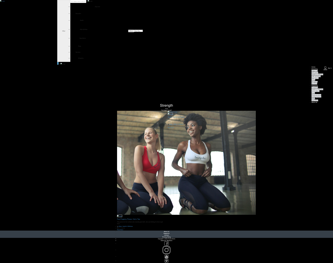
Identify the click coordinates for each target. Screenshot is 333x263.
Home (313, 67)
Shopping (315, 82)
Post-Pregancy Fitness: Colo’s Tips (128, 219)
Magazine (314, 85)
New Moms (315, 78)
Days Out (315, 71)
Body (120, 226)
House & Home (316, 95)
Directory (314, 69)
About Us (314, 102)
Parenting (315, 87)
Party (313, 80)
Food (313, 93)
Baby (313, 98)
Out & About (315, 91)
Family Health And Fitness (176, 117)
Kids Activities (316, 76)
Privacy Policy (166, 237)
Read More (120, 230)
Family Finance (316, 97)
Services (314, 84)
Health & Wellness (317, 74)
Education (315, 72)
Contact (166, 235)
